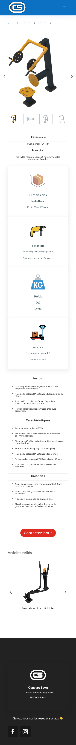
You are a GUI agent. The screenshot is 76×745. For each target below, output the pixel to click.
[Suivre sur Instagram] (25, 731)
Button (24, 619)
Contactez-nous (38, 533)
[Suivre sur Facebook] (13, 731)
